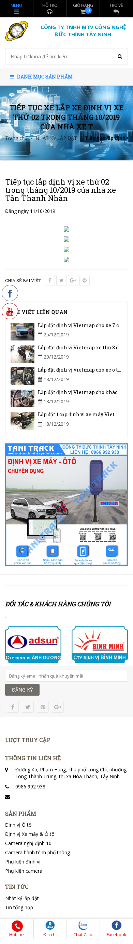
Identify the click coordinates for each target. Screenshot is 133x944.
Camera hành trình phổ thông (37, 852)
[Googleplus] (73, 280)
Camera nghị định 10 (28, 843)
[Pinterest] (84, 280)
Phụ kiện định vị (23, 861)
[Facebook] (50, 280)
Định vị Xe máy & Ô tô (30, 834)
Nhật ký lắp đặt (22, 898)
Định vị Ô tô (18, 825)
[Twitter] (61, 280)
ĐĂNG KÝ (22, 689)
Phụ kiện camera (23, 871)
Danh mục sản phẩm (44, 76)
